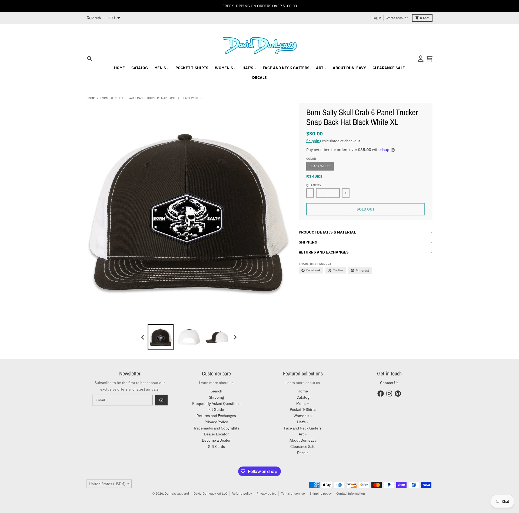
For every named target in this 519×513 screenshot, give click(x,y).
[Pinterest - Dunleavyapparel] (398, 393)
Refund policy (242, 493)
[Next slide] (234, 337)
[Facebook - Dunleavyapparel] (380, 393)
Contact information (350, 493)
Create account (397, 18)
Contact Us (389, 382)
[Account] (420, 58)
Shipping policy (321, 493)
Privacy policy (266, 493)
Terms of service (293, 493)
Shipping (313, 140)
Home (90, 98)
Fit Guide (314, 176)
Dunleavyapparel (177, 493)
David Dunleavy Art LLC (210, 493)
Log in (376, 18)
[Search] (89, 58)
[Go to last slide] (143, 337)
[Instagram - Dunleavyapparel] (389, 393)
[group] (161, 337)
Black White (320, 166)
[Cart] (429, 58)
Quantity (313, 185)
